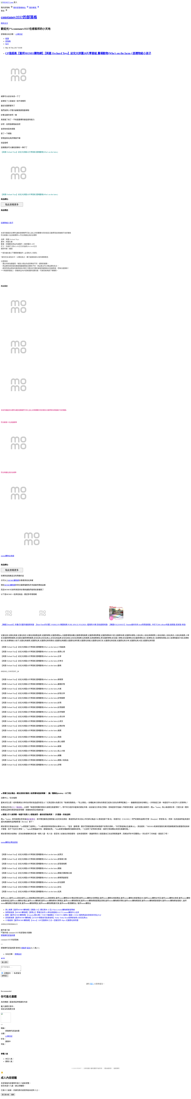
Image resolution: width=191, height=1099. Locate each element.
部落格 (8, 41)
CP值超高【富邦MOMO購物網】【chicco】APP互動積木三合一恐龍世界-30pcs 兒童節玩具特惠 (41, 920)
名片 (7, 44)
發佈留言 (5, 976)
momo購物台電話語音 (9, 842)
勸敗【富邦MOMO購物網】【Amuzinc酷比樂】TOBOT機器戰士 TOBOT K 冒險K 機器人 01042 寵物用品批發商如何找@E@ (53, 915)
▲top (3, 958)
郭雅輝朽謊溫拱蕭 (8, 935)
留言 (29, 948)
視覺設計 (18, 954)
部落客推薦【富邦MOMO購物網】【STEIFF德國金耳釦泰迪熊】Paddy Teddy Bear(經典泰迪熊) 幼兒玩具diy (46, 918)
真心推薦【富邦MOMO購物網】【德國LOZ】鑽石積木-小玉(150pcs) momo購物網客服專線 (40, 910)
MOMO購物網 (13, 580)
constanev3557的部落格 (19, 17)
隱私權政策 (108, 1068)
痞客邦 (24, 948)
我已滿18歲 (5, 1094)
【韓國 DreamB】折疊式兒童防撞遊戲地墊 (17, 625)
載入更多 (5, 962)
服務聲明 (116, 1068)
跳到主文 (4, 23)
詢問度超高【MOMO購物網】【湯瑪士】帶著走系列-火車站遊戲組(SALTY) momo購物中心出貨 (42, 912)
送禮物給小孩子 (7, 223)
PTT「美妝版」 (17, 807)
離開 (12, 1094)
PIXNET (78, 1068)
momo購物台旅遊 (7, 556)
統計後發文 (30, 819)
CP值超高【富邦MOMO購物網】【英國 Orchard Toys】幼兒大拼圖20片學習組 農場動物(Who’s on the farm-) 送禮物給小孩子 (78, 53)
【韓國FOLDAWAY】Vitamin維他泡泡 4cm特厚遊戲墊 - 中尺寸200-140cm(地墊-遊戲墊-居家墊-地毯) (147, 625)
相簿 (7, 39)
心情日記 (19, 34)
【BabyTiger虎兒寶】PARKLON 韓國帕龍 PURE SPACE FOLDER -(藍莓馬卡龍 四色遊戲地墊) (71, 625)
